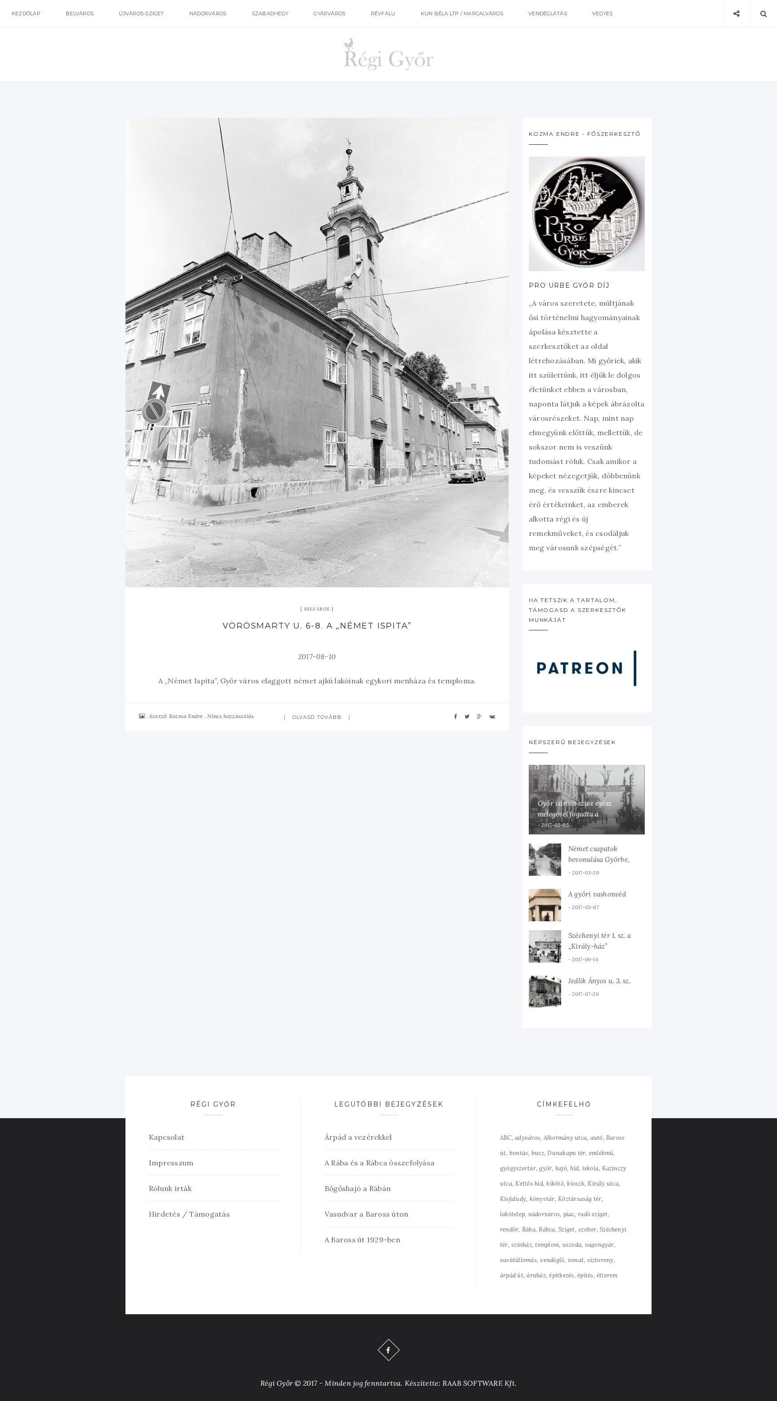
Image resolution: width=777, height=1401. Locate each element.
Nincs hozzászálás (230, 716)
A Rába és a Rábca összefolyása (379, 1162)
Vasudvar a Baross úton (366, 1213)
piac (569, 1214)
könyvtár (542, 1199)
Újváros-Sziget (141, 13)
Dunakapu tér (566, 1153)
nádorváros (544, 1214)
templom (547, 1245)
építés (585, 1275)
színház (521, 1245)
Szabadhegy (270, 13)
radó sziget (593, 1214)
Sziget (566, 1229)
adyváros (527, 1138)
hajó (561, 1168)
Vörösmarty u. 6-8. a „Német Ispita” (317, 626)
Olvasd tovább (317, 717)
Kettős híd (529, 1183)
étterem (607, 1275)
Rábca (547, 1229)
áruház (536, 1275)
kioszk (575, 1183)
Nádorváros (207, 13)
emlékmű (601, 1153)
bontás (518, 1153)
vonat (576, 1260)
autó (596, 1138)
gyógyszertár (518, 1168)
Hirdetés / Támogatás (189, 1213)
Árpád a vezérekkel (358, 1137)
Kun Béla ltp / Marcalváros (462, 13)
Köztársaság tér (580, 1199)
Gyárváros (329, 13)
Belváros (80, 13)
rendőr (509, 1229)
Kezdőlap (26, 13)
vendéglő (552, 1260)
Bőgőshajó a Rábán (358, 1188)
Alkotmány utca (565, 1138)
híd (574, 1168)
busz (537, 1153)
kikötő (554, 1183)
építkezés (561, 1275)
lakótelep (512, 1214)
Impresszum (171, 1162)
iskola (590, 1168)
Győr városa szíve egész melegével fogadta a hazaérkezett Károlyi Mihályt (583, 814)
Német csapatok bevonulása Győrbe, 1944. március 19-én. (599, 859)
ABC (506, 1138)
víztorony (600, 1260)
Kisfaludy (513, 1199)
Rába (529, 1229)
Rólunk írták (170, 1188)
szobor (587, 1229)
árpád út (511, 1275)
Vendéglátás (547, 13)
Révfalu (383, 13)
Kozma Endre (186, 716)
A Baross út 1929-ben (362, 1239)
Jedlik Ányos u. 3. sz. (599, 981)
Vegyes (602, 13)
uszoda (572, 1245)
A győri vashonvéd (597, 894)
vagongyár (599, 1245)
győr (545, 1168)
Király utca (603, 1183)
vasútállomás (518, 1260)
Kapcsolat (166, 1137)
